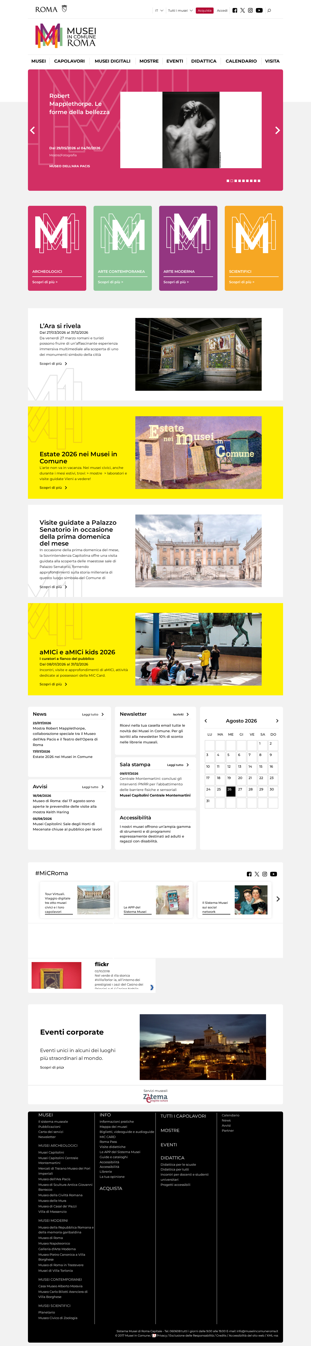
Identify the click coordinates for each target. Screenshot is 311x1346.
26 (229, 789)
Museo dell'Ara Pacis (54, 1179)
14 (250, 766)
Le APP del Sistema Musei (120, 1152)
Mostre (149, 61)
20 (240, 778)
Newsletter (47, 1137)
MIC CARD (108, 1137)
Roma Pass (108, 1142)
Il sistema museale (53, 1121)
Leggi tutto (90, 714)
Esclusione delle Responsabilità (191, 1335)
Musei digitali (112, 61)
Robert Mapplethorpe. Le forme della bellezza (79, 104)
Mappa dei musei (113, 1127)
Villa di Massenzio (52, 1211)
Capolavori (69, 61)
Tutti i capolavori (183, 1116)
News (226, 1120)
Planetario (46, 1312)
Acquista (205, 10)
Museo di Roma (50, 1238)
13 (239, 766)
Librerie (106, 1171)
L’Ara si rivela (60, 326)
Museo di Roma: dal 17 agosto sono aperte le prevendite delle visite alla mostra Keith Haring (65, 806)
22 (261, 778)
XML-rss (272, 1335)
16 (271, 766)
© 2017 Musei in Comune (132, 1335)
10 (208, 766)
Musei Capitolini (51, 1152)
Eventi (174, 61)
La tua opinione (112, 1177)
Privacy (162, 1335)
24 (208, 789)
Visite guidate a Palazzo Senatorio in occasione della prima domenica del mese (78, 533)
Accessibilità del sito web (246, 1335)
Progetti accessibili (175, 1185)
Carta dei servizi (50, 1132)
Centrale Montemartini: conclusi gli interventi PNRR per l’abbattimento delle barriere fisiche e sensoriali (151, 784)
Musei (38, 61)
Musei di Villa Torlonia (55, 1270)
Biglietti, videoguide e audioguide (127, 1132)
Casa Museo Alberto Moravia (60, 1286)
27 (240, 789)
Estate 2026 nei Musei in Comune (78, 457)
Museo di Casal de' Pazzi (57, 1206)
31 (207, 801)
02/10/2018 (119, 980)
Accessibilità (109, 1162)
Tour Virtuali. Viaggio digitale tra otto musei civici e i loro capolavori (57, 903)
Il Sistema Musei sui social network (215, 907)
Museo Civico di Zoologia (58, 1318)
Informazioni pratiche (117, 1121)
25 (219, 789)
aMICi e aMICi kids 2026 (77, 652)
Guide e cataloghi (114, 1157)
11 (218, 766)
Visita (272, 61)
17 (207, 778)
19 (229, 778)
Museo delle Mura (52, 1201)
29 (261, 789)
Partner (228, 1130)
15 (260, 766)
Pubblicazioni (49, 1127)
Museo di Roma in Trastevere (61, 1265)
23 (272, 778)
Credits (221, 1335)
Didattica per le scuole (178, 1164)
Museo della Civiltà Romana (60, 1195)
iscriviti (178, 714)
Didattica (203, 61)
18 (218, 778)
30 (272, 789)
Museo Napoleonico (54, 1243)
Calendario (241, 61)
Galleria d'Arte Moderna (57, 1249)
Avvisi (226, 1125)
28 (251, 789)
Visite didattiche (113, 1147)
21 (250, 778)
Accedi (222, 10)
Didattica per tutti (175, 1169)
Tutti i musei (178, 10)
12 (229, 766)
